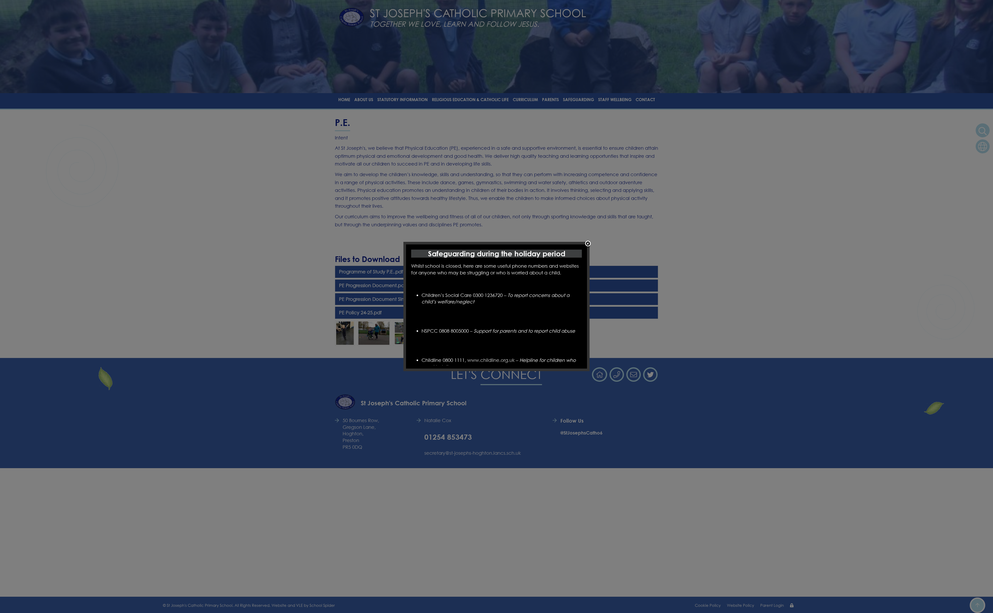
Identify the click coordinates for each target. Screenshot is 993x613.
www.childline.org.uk (491, 360)
